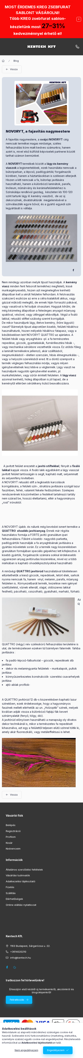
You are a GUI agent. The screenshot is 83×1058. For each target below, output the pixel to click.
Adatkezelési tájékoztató (20, 881)
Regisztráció (13, 831)
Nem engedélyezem (26, 1050)
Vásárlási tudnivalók (18, 875)
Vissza (14, 69)
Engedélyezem (55, 1050)
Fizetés (10, 887)
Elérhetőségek (14, 898)
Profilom (11, 836)
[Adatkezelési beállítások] (15, 967)
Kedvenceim (13, 848)
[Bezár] (78, 19)
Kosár (9, 842)
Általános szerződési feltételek (24, 869)
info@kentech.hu (77, 47)
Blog (16, 60)
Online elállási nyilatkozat (21, 904)
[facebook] (73, 270)
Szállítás (11, 893)
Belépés (10, 825)
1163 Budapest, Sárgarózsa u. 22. (30, 945)
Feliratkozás (17, 999)
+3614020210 (18, 951)
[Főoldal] (3, 61)
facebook (7, 967)
